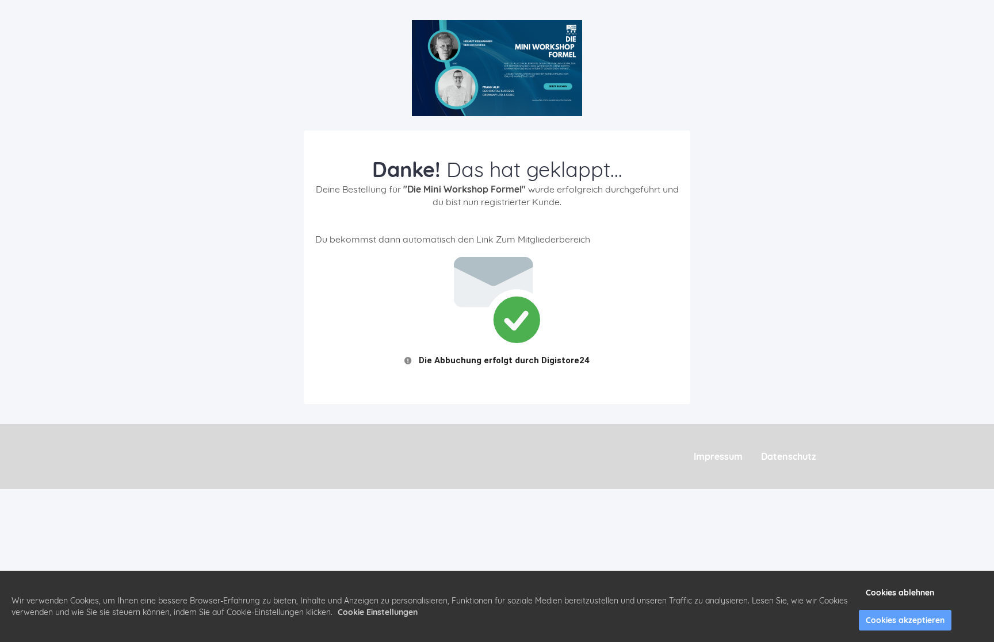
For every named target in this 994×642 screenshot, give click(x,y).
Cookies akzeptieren (905, 620)
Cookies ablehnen (900, 592)
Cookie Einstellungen (378, 612)
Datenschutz (788, 456)
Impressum (718, 456)
